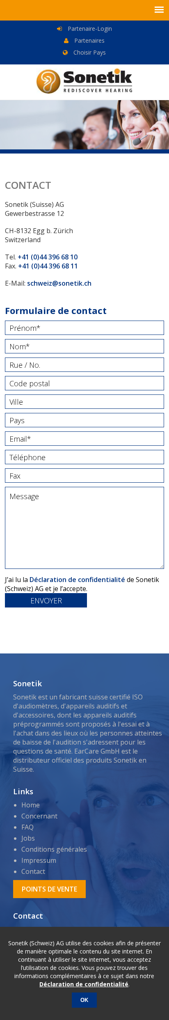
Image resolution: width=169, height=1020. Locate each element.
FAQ (27, 827)
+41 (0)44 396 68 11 (48, 265)
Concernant (39, 816)
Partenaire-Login (89, 28)
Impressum (38, 860)
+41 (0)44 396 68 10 (48, 256)
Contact (33, 871)
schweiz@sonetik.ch (59, 283)
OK (84, 1000)
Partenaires (89, 40)
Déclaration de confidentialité (77, 579)
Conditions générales (54, 849)
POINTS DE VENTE (49, 889)
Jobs (28, 838)
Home (30, 804)
